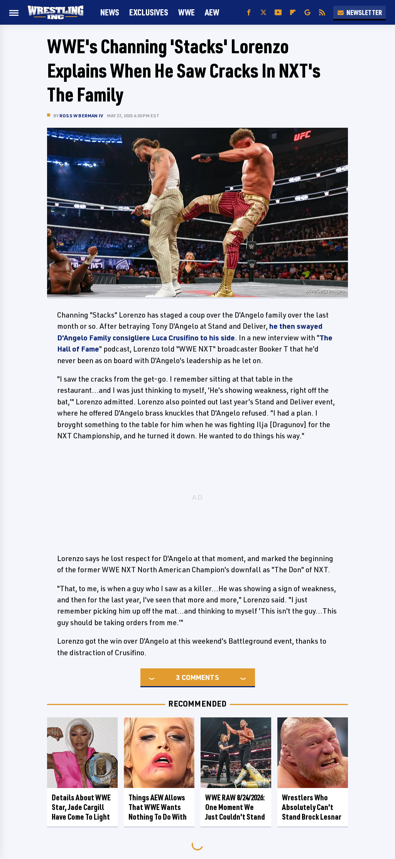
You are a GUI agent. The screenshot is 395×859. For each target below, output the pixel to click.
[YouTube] (278, 12)
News (109, 12)
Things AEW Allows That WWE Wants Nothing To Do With (157, 807)
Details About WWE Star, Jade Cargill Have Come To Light (81, 807)
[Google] (307, 12)
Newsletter (364, 12)
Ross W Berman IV (81, 115)
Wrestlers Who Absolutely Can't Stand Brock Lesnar (311, 807)
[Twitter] (263, 12)
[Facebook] (248, 12)
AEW (212, 12)
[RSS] (322, 12)
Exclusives (148, 12)
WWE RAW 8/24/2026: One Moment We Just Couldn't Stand (235, 807)
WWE (186, 12)
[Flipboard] (292, 12)
